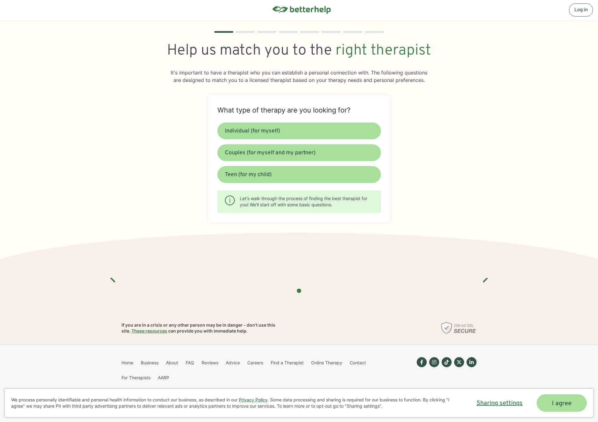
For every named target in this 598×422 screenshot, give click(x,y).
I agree (562, 404)
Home (127, 362)
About (172, 362)
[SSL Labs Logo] (459, 328)
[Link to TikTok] (447, 362)
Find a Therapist (287, 362)
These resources (149, 330)
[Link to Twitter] (459, 362)
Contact (358, 362)
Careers (255, 362)
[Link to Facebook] (422, 362)
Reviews (210, 362)
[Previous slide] (113, 277)
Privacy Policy (253, 399)
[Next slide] (485, 277)
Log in (581, 10)
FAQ (190, 362)
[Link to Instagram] (434, 362)
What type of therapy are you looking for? (283, 110)
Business (150, 362)
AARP (163, 377)
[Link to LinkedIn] (472, 362)
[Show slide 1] (299, 290)
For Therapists (135, 377)
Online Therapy (326, 362)
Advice (233, 362)
